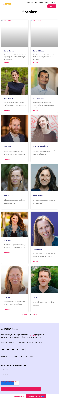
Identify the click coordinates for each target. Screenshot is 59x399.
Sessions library (21, 342)
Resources (53, 2)
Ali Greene (7, 240)
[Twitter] (8, 349)
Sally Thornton (9, 195)
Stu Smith (36, 297)
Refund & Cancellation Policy (16, 356)
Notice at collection (19, 396)
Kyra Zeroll (7, 298)
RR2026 (46, 2)
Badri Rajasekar (38, 98)
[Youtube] (13, 349)
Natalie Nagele (38, 195)
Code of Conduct (29, 356)
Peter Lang (7, 146)
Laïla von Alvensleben (40, 146)
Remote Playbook (32, 342)
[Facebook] (3, 349)
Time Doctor (33, 336)
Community (30, 2)
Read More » (7, 62)
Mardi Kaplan (8, 98)
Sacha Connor (37, 249)
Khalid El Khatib (38, 51)
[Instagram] (23, 349)
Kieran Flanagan (9, 51)
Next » (35, 314)
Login (40, 342)
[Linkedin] (18, 349)
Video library (39, 2)
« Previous (24, 314)
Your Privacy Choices (34, 396)
